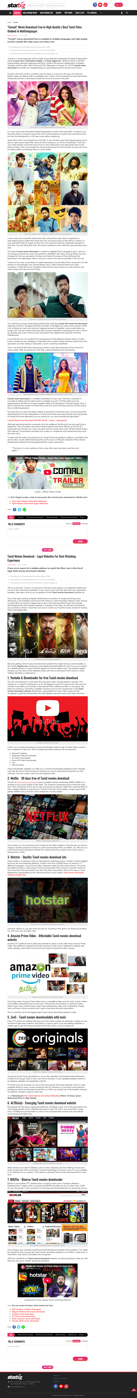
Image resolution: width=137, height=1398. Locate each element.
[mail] (111, 5)
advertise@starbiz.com (17, 1387)
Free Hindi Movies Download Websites (41, 1096)
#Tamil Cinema (60, 1335)
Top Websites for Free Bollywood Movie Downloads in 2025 (30, 47)
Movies (17, 12)
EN (117, 5)
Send (80, 541)
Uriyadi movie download (23, 1314)
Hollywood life (46, 12)
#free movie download (35, 5)
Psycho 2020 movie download (25, 1321)
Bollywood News (30, 12)
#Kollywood (72, 1335)
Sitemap (56, 1381)
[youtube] (100, 5)
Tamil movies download (26, 782)
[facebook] (95, 5)
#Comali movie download (34, 517)
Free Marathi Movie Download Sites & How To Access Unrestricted (32, 50)
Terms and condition (60, 1378)
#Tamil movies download (55, 5)
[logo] (16, 4)
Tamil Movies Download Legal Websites (30, 503)
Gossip (58, 12)
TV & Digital (92, 12)
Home (9, 22)
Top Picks (68, 12)
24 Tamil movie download (23, 1316)
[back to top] (134, 1389)
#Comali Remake (51, 517)
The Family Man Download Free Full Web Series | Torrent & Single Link (33, 54)
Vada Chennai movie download (26, 1318)
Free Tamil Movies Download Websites (29, 501)
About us (57, 1376)
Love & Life (79, 12)
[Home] (10, 12)
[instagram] (105, 5)
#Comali (20, 517)
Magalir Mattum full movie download (28, 1311)
